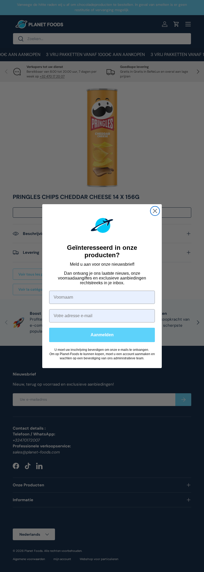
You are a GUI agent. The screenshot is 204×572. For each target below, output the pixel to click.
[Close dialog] (155, 211)
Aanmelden (102, 335)
